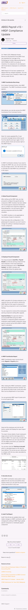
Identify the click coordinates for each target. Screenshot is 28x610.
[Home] (4, 3)
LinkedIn (7, 536)
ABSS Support (4, 8)
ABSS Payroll (13, 8)
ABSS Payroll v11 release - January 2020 (12, 579)
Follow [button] (14, 43)
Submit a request (20, 552)
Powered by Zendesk (21, 608)
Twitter (5, 536)
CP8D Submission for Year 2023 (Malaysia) (13, 582)
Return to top (5, 557)
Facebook (2, 536)
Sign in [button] (23, 2)
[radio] (9, 545)
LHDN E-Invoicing (6, 571)
